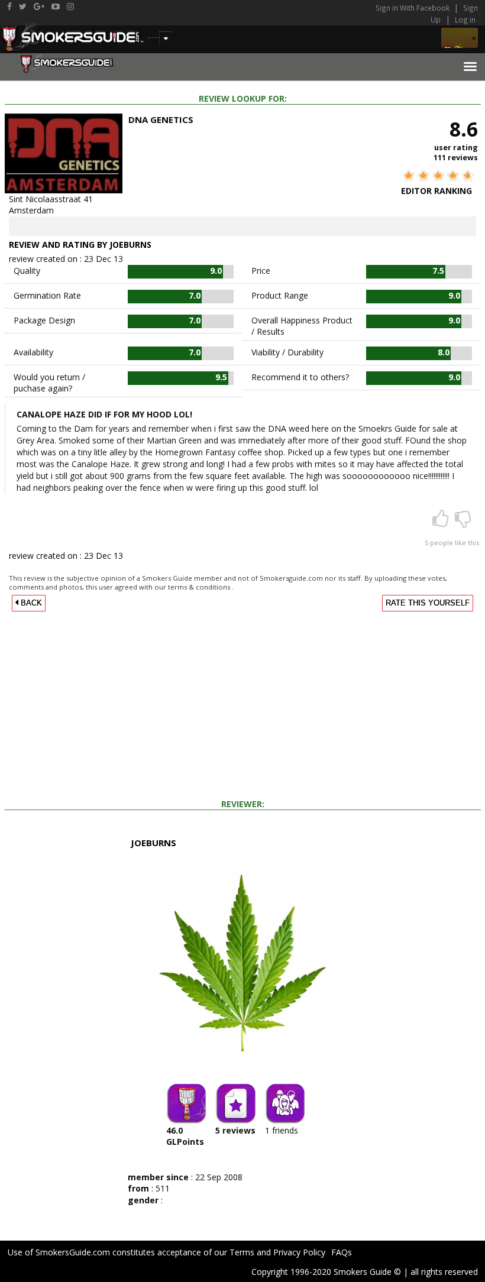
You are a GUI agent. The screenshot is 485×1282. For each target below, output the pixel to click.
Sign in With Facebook (413, 7)
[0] (463, 522)
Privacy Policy (299, 1252)
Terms (241, 1252)
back (30, 603)
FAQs (341, 1252)
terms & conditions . (201, 586)
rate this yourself (428, 603)
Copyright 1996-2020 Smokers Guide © (326, 1271)
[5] (442, 522)
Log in (465, 19)
